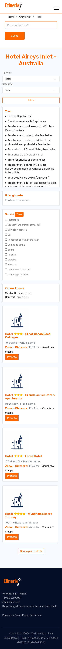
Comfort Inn (12, 297)
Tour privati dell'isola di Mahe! (25, 154)
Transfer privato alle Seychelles (26, 159)
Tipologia (7, 72)
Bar (9, 235)
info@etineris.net (11, 602)
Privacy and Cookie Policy (15, 615)
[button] (56, 7)
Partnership (36, 615)
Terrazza (12, 264)
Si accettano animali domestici (24, 225)
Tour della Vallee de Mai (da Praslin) (28, 177)
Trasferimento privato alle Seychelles (30, 135)
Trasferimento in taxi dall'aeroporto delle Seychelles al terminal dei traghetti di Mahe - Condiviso (30, 186)
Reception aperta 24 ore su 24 (23, 240)
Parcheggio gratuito (18, 274)
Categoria (7, 84)
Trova (19, 214)
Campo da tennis (16, 244)
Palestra (12, 254)
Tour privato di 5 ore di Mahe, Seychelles (31, 149)
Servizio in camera (17, 230)
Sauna (11, 249)
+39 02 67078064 (12, 598)
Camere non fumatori (19, 269)
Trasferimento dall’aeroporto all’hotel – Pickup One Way (29, 128)
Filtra (31, 100)
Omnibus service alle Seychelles (27, 121)
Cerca (14, 35)
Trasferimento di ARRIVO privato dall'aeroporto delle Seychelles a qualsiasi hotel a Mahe (30, 168)
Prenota (12, 357)
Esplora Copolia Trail (19, 116)
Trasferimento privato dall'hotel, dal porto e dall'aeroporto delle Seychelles (28, 142)
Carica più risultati (31, 551)
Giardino (12, 259)
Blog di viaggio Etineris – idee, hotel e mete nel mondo (29, 606)
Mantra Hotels (13, 293)
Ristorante (13, 220)
